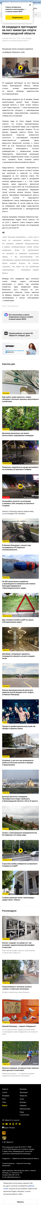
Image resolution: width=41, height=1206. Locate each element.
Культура (23, 1102)
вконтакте (3, 1124)
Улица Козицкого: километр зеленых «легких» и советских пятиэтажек (17, 986)
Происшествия (25, 1109)
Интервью (5, 1095)
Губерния (23, 1105)
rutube (16, 1124)
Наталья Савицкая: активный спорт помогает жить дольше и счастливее (20, 1067)
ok (13, 1124)
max (20, 1124)
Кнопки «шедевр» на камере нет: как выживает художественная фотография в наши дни (18, 943)
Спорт (22, 1099)
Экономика (24, 1092)
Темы (4, 1102)
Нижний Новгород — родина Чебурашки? (19, 1024)
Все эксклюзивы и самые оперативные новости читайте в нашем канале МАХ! (21, 317)
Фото (4, 1099)
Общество (23, 1095)
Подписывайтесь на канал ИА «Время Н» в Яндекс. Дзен (21, 334)
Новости (5, 1089)
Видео (4, 1105)
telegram (10, 1124)
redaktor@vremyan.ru (13, 1177)
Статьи (4, 1092)
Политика (23, 1089)
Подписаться (17, 17)
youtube (6, 1124)
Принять (20, 1202)
